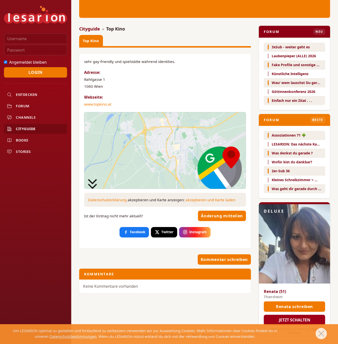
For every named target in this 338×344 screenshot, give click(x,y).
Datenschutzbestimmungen (73, 336)
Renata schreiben (294, 306)
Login (35, 72)
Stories (23, 151)
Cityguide (26, 128)
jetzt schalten (294, 320)
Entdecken (26, 94)
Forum (22, 106)
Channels (26, 117)
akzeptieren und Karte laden (210, 199)
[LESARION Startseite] (35, 15)
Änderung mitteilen (222, 216)
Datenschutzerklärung (107, 199)
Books (22, 140)
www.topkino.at (97, 104)
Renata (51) (275, 291)
